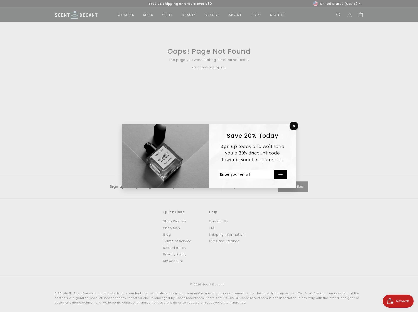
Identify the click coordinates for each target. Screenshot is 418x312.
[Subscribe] (280, 174)
